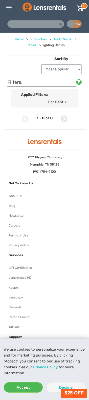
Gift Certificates (20, 268)
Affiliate (14, 327)
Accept (23, 387)
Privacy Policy (45, 367)
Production (38, 39)
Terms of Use (18, 235)
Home (19, 39)
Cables (31, 45)
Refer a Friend (19, 317)
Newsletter (17, 215)
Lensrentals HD (20, 277)
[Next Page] (64, 118)
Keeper (14, 287)
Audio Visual (63, 39)
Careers (14, 225)
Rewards (15, 307)
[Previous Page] (25, 118)
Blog (12, 206)
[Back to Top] (16, 119)
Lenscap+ (16, 297)
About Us (15, 196)
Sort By (61, 59)
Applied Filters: (34, 94)
